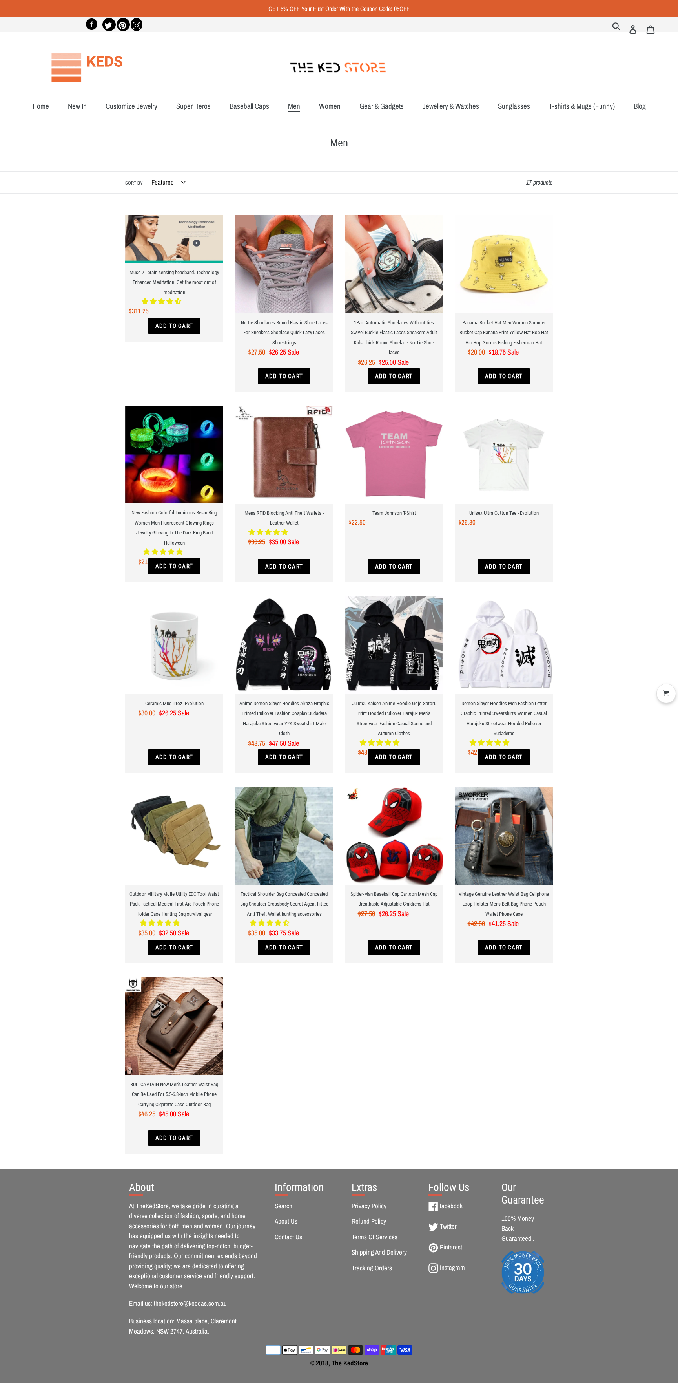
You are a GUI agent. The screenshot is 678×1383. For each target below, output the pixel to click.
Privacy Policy (369, 1205)
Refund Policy (369, 1221)
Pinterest (450, 1246)
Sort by (134, 183)
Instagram (452, 1267)
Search (283, 1205)
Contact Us (288, 1236)
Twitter (448, 1226)
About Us (286, 1221)
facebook (451, 1205)
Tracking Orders (372, 1267)
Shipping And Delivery (379, 1252)
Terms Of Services (374, 1236)
